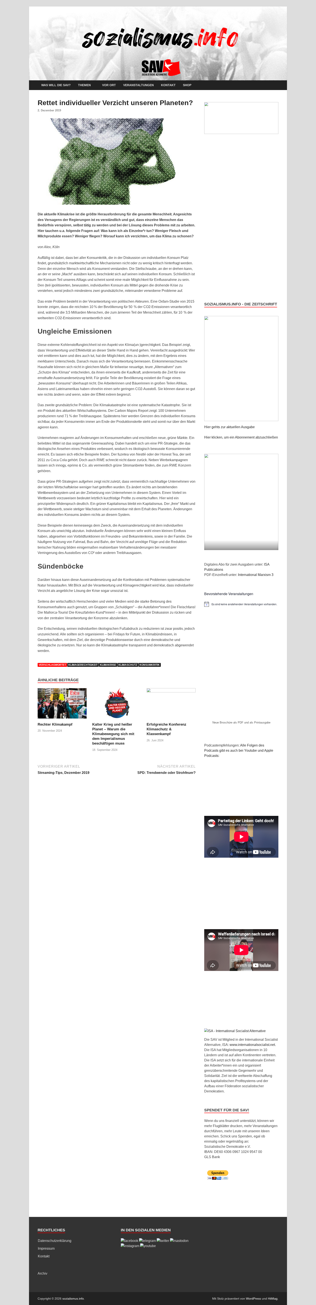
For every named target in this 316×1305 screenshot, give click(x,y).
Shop (187, 85)
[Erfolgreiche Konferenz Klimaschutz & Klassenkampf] (171, 705)
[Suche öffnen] (276, 85)
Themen (84, 85)
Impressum (46, 1248)
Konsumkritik (150, 664)
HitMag (273, 1298)
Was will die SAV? (56, 85)
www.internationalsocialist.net (252, 1045)
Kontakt (168, 85)
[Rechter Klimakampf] (62, 705)
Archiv (42, 1273)
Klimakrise (108, 664)
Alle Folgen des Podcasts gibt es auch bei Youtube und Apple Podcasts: (238, 750)
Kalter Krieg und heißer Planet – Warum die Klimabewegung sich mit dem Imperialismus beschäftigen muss (113, 733)
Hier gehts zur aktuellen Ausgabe (229, 427)
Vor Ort (109, 85)
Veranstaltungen (138, 85)
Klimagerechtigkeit (83, 664)
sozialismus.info (73, 1298)
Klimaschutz (127, 664)
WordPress (253, 1298)
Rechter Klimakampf (55, 724)
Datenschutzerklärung (54, 1241)
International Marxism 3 (255, 575)
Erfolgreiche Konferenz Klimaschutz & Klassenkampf (166, 729)
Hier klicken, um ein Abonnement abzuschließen (241, 437)
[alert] (241, 604)
